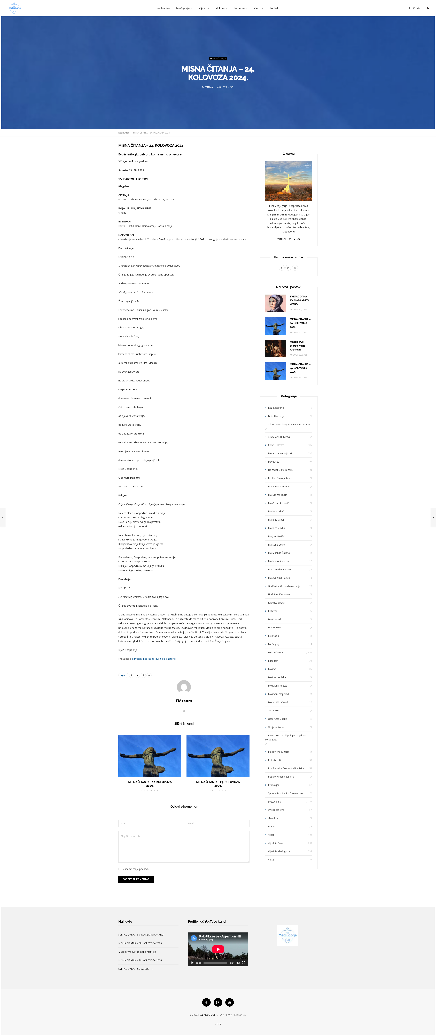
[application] (218, 949)
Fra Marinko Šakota (279, 552)
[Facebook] (206, 1002)
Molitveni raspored (278, 694)
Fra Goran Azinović (278, 503)
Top (219, 1024)
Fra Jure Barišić (276, 536)
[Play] (192, 963)
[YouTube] (229, 1002)
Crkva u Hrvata (276, 445)
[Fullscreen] (243, 963)
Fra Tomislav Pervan (279, 569)
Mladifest (273, 660)
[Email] (101, 181)
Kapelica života (276, 602)
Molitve (219, 8)
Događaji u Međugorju (280, 469)
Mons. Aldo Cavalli (278, 702)
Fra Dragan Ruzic (277, 494)
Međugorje (183, 8)
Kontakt (274, 8)
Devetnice (273, 461)
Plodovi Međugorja (278, 751)
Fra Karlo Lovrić (276, 544)
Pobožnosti (274, 760)
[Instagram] (218, 1002)
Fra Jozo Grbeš (276, 519)
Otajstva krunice (277, 727)
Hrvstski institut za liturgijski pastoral (154, 658)
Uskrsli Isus (274, 818)
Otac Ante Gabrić (277, 718)
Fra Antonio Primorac (280, 486)
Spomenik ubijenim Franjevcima (285, 793)
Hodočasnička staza (279, 594)
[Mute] (238, 963)
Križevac (272, 611)
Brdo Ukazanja (276, 416)
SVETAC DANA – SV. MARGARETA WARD (299, 300)
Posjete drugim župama (281, 776)
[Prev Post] (2, 517)
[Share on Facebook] (101, 155)
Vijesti (202, 8)
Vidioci (271, 826)
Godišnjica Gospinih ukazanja (284, 586)
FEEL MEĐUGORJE (208, 1014)
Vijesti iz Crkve (276, 843)
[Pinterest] (101, 172)
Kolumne (239, 8)
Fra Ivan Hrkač (276, 511)
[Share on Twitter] (101, 164)
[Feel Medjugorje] (14, 8)
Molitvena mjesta (277, 685)
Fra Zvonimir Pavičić (279, 577)
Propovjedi (274, 785)
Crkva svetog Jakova (279, 436)
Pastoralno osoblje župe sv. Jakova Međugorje (286, 737)
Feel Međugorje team (280, 478)
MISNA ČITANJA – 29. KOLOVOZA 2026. (300, 368)
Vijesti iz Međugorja (279, 851)
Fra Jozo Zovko (276, 528)
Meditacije (273, 635)
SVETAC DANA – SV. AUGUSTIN (135, 968)
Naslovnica (163, 8)
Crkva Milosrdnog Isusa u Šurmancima (289, 424)
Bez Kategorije (276, 407)
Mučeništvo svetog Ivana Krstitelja (297, 345)
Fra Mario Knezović (278, 561)
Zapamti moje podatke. (136, 869)
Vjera (257, 8)
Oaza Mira (273, 710)
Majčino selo (275, 619)
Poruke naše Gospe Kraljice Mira (286, 768)
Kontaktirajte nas (288, 238)
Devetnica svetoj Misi (280, 453)
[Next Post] (433, 517)
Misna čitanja (218, 58)
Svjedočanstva (276, 809)
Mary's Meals (275, 627)
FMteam (209, 87)
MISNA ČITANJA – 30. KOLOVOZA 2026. (300, 323)
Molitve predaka (277, 677)
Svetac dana (275, 801)
